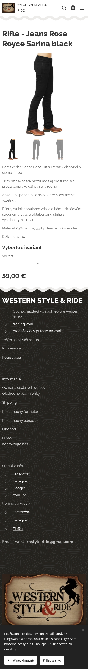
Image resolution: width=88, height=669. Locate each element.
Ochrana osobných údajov (23, 387)
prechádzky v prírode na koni (37, 331)
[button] (64, 8)
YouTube (20, 495)
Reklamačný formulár (20, 411)
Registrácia (11, 357)
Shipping (9, 402)
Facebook (21, 512)
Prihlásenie (11, 348)
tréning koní (23, 324)
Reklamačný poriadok (20, 420)
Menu (81, 8)
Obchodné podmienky (21, 393)
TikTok (18, 529)
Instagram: (21, 481)
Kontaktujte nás (15, 444)
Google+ (20, 488)
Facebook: (21, 474)
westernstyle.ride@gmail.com (44, 541)
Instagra (19, 520)
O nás (7, 438)
